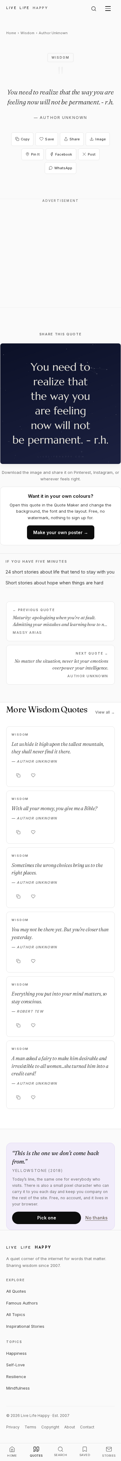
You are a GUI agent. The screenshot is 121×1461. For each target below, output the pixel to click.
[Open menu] (108, 9)
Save (49, 139)
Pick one (46, 1217)
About (69, 1427)
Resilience (16, 1376)
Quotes (36, 1455)
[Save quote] (33, 775)
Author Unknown (63, 117)
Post (92, 154)
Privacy (13, 1427)
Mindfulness (18, 1388)
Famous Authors (22, 1302)
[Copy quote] (18, 775)
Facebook (63, 154)
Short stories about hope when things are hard (54, 582)
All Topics (15, 1314)
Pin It (35, 154)
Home (11, 33)
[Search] (94, 9)
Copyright (50, 1427)
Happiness (16, 1353)
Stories (108, 1455)
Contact (87, 1427)
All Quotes (16, 1291)
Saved (84, 1455)
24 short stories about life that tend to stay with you (60, 571)
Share (74, 139)
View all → (105, 712)
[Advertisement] (60, 256)
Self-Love (15, 1364)
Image (100, 139)
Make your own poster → (60, 532)
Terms (30, 1427)
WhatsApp (63, 168)
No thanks (96, 1217)
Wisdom (27, 33)
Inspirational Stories (25, 1326)
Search (60, 1455)
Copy (25, 139)
